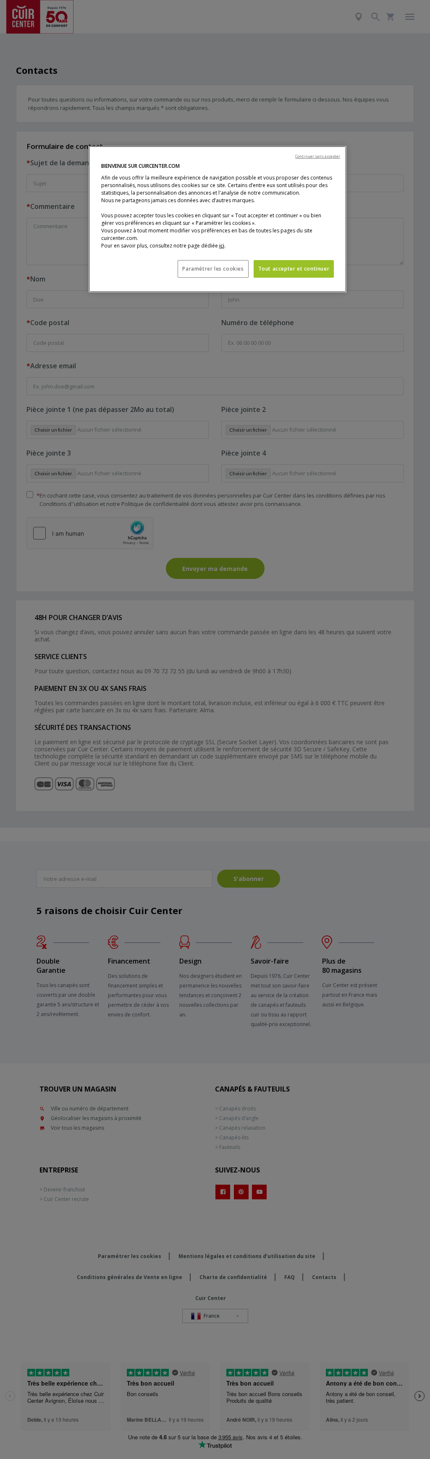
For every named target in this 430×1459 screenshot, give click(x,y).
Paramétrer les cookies (213, 268)
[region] (217, 219)
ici (221, 245)
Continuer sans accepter (317, 156)
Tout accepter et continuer (294, 268)
